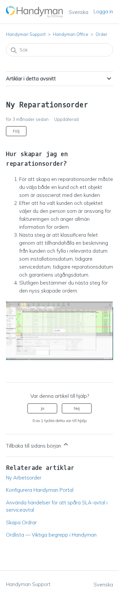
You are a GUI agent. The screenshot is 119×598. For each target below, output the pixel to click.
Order (101, 34)
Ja (42, 408)
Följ (16, 130)
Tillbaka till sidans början (34, 446)
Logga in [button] (103, 11)
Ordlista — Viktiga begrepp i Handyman (51, 535)
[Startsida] (34, 12)
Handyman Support (26, 34)
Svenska (78, 12)
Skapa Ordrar (21, 522)
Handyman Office (70, 34)
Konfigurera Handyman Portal (39, 490)
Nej (77, 408)
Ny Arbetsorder (23, 477)
